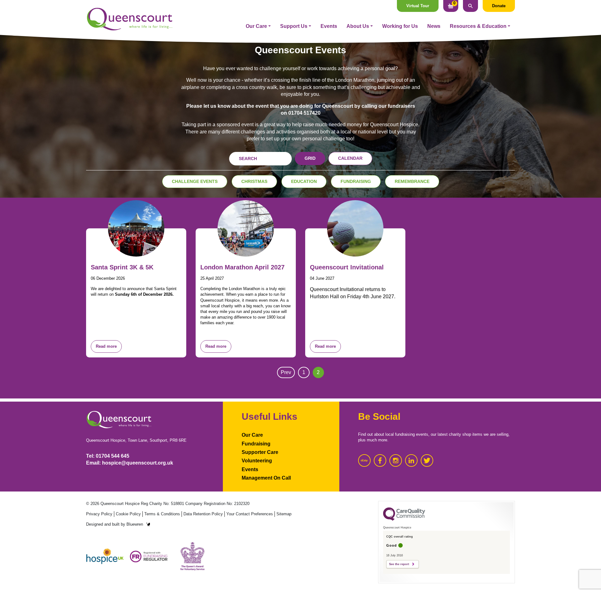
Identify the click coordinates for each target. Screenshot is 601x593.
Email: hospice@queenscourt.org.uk (129, 463)
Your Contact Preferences (249, 514)
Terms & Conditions (162, 514)
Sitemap (283, 514)
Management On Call (266, 478)
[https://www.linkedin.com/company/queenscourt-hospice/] (411, 460)
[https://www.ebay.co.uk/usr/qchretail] (364, 460)
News (433, 26)
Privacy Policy (99, 514)
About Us (358, 26)
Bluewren (134, 524)
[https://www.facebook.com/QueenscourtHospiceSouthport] (380, 460)
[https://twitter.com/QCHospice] (427, 460)
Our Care (256, 26)
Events (329, 26)
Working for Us (400, 26)
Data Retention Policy (203, 514)
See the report (399, 564)
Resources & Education (478, 26)
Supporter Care (260, 452)
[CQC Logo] (404, 519)
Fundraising (256, 443)
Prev (286, 372)
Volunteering (257, 460)
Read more (106, 346)
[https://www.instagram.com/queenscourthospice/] (395, 460)
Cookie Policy (128, 514)
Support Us (293, 26)
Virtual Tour (417, 5)
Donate (499, 5)
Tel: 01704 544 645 (107, 456)
